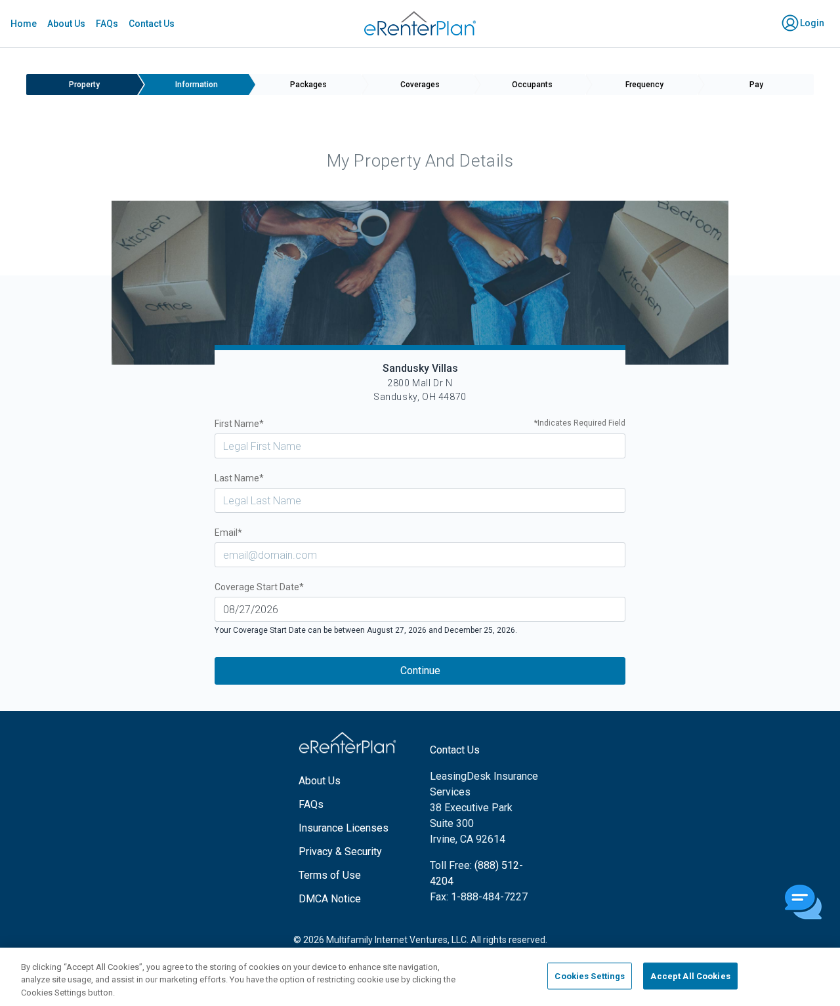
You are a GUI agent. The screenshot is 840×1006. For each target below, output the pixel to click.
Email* (228, 532)
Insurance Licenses (343, 828)
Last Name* (239, 478)
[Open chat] (803, 903)
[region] (420, 977)
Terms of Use (330, 875)
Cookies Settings (590, 975)
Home (23, 23)
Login (811, 23)
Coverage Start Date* (259, 587)
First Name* (420, 423)
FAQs (107, 23)
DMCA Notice (330, 899)
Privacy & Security (340, 851)
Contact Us (152, 23)
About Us (66, 23)
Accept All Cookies (690, 975)
